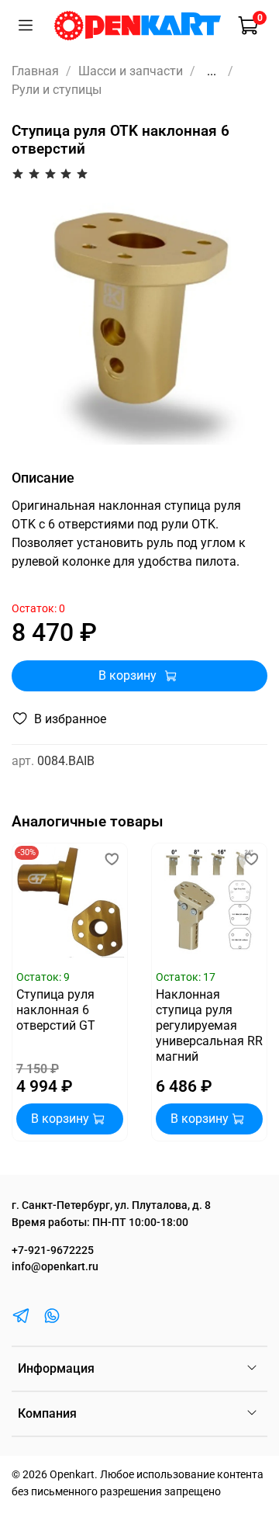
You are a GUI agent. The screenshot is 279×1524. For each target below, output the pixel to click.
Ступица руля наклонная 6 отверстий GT (55, 1010)
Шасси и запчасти (130, 71)
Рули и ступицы (57, 89)
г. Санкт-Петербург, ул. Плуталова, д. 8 (111, 1205)
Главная (35, 71)
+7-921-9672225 (53, 1250)
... (211, 71)
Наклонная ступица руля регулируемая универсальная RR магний (209, 1025)
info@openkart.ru (55, 1266)
